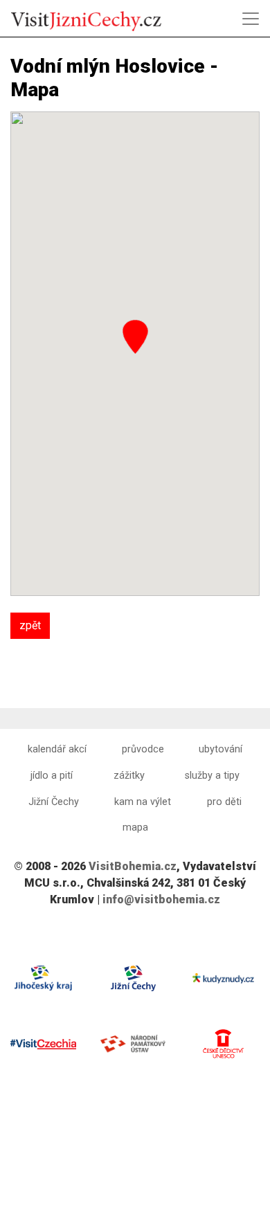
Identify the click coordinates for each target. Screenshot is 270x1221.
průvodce (143, 749)
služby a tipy (212, 775)
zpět (30, 625)
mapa (135, 827)
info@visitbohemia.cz (161, 899)
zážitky (129, 775)
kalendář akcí (57, 749)
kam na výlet (142, 802)
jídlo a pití (51, 775)
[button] (135, 336)
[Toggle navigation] (250, 19)
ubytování (220, 749)
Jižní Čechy (53, 802)
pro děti (224, 802)
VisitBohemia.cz (133, 866)
